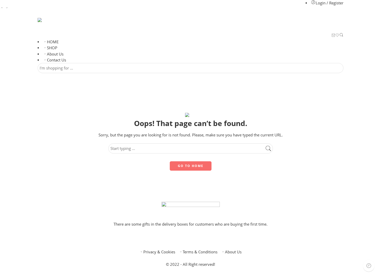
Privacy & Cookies (159, 251)
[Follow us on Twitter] (178, 238)
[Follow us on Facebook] (186, 238)
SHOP (52, 47)
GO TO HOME (190, 166)
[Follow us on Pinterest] (194, 238)
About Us (55, 54)
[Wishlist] (337, 36)
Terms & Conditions (200, 251)
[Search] (341, 35)
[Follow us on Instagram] (202, 238)
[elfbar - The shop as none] (45, 25)
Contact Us (56, 60)
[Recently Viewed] (369, 266)
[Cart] (333, 35)
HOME (53, 41)
